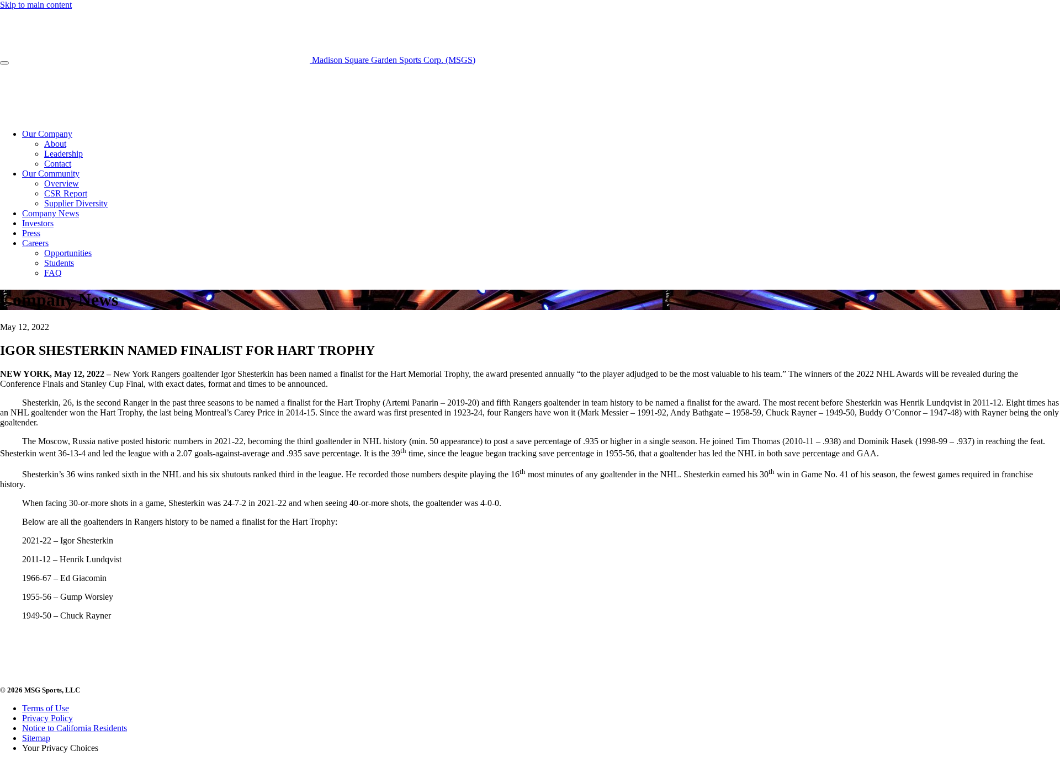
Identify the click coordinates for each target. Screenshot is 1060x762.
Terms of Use (45, 708)
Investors (38, 223)
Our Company (47, 133)
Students (59, 263)
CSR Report (65, 193)
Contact (57, 163)
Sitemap (36, 738)
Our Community (51, 173)
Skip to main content (36, 4)
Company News (50, 213)
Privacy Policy (47, 718)
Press (31, 233)
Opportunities (68, 253)
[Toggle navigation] (4, 63)
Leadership (63, 153)
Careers (35, 243)
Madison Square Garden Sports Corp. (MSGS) (392, 60)
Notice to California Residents (74, 728)
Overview (61, 183)
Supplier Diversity (76, 203)
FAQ (53, 273)
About (55, 143)
